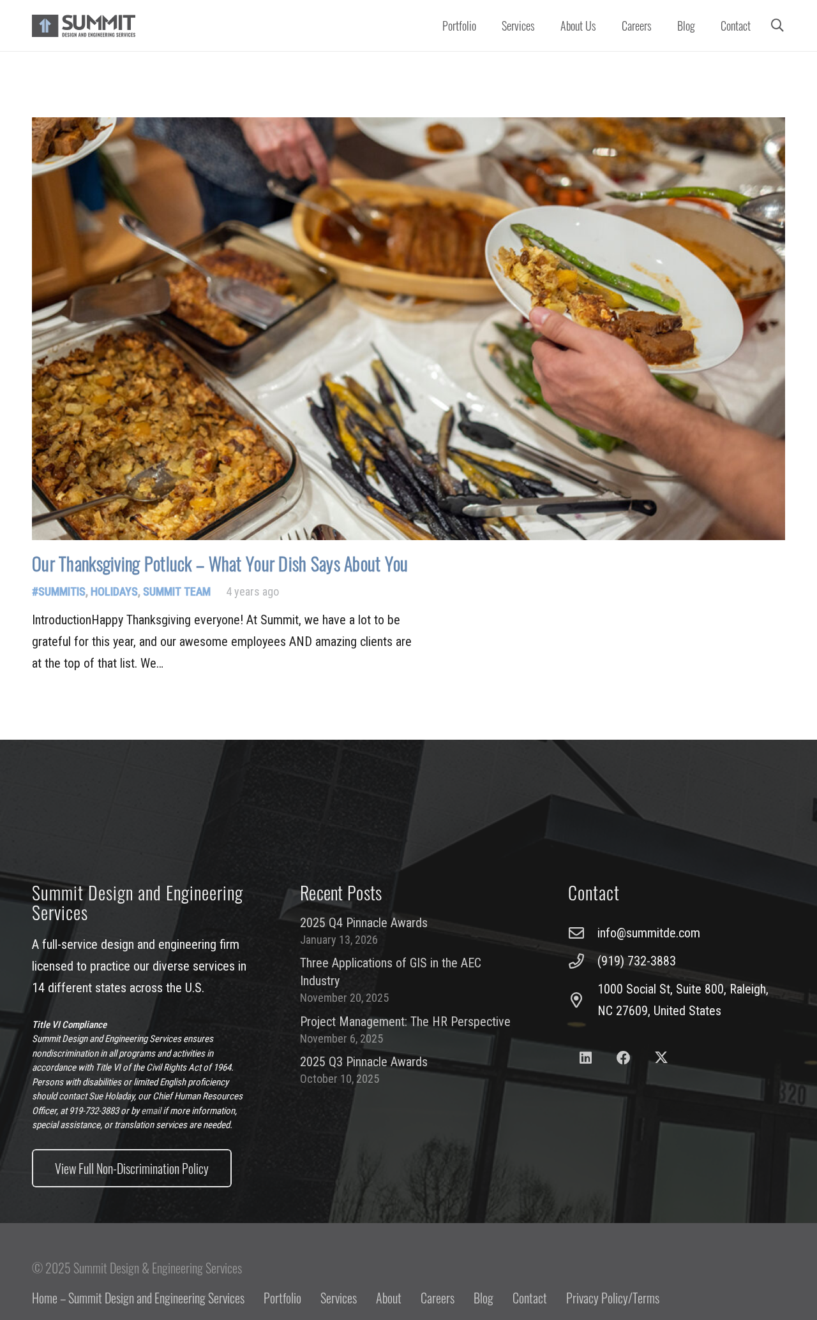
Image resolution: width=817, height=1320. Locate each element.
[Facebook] (623, 1058)
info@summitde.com (648, 933)
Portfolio (282, 1297)
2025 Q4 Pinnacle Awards (364, 922)
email (151, 1111)
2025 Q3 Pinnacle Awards (364, 1061)
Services (338, 1297)
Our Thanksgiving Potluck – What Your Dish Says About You (220, 563)
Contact (530, 1297)
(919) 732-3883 (636, 961)
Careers (437, 1297)
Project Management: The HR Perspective (405, 1021)
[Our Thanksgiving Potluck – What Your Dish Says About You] (408, 329)
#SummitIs (59, 591)
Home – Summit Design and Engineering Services (138, 1297)
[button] (542, 25)
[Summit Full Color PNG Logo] (83, 26)
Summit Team (177, 591)
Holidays (114, 591)
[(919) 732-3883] (582, 961)
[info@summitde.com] (582, 933)
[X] (661, 1058)
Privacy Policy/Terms (612, 1297)
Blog (483, 1297)
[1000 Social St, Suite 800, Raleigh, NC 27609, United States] (582, 1000)
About (388, 1297)
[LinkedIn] (585, 1058)
